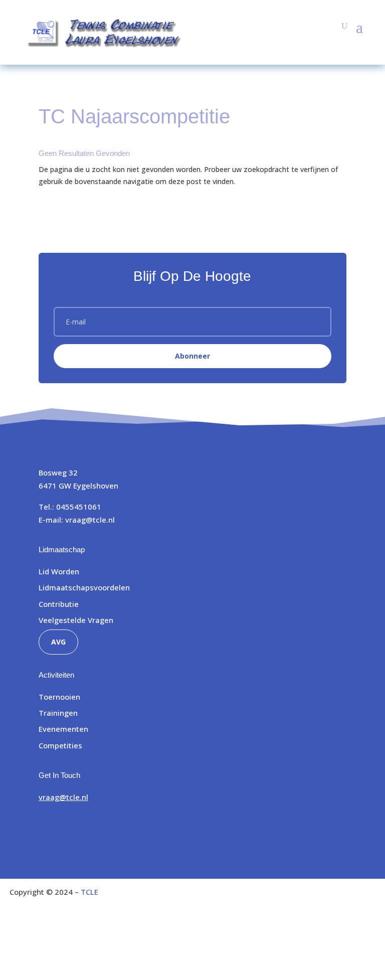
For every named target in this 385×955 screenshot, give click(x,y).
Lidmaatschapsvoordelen (84, 587)
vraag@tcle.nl (90, 520)
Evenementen (63, 729)
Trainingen (58, 713)
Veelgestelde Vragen (76, 620)
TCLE (89, 892)
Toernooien (59, 697)
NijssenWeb (354, 933)
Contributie (59, 604)
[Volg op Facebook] (47, 827)
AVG (58, 642)
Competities (60, 745)
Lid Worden (59, 571)
